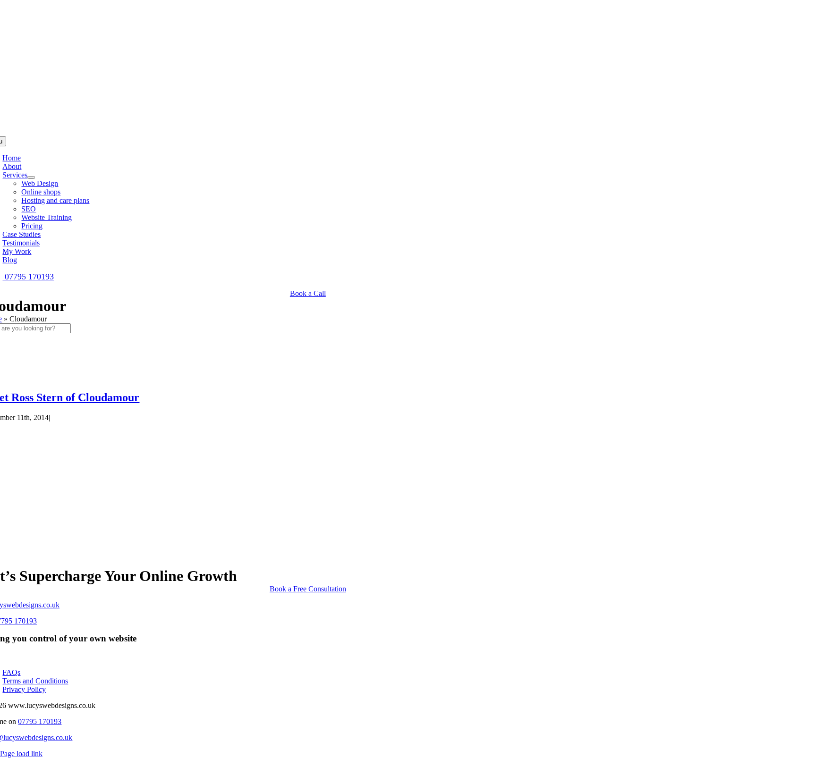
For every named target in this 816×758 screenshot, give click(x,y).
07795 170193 (28, 276)
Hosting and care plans (55, 200)
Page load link (21, 754)
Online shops (40, 192)
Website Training (46, 217)
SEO (28, 209)
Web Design (39, 183)
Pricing (31, 226)
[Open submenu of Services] (31, 177)
